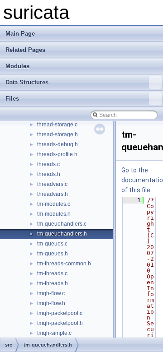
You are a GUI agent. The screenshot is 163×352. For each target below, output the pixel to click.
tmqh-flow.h (51, 303)
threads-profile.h (57, 154)
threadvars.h (52, 194)
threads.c (48, 164)
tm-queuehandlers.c (61, 224)
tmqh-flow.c (51, 293)
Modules (17, 66)
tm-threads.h (52, 283)
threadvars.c (52, 184)
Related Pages (25, 49)
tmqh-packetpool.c (59, 313)
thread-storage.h (57, 134)
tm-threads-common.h (64, 263)
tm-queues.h (52, 253)
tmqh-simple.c (54, 333)
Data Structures (26, 82)
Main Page (20, 33)
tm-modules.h (54, 214)
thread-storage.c (57, 124)
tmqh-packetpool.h (60, 323)
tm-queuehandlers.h (62, 234)
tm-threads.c (52, 273)
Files (12, 98)
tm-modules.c (53, 204)
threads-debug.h (57, 144)
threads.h (48, 174)
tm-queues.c (52, 244)
